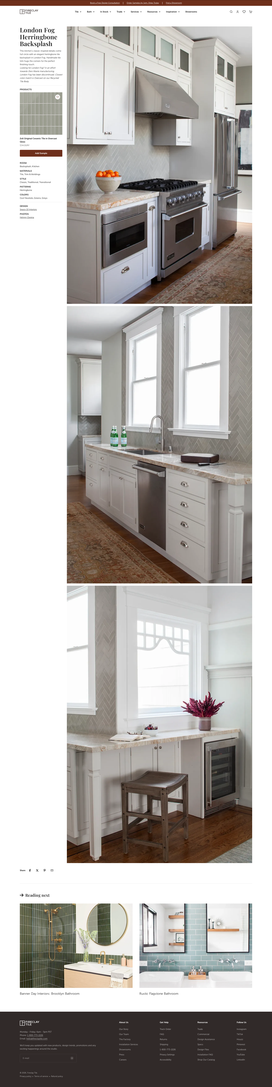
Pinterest (241, 1044)
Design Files (203, 1049)
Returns (163, 1039)
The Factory (124, 1039)
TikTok (240, 1034)
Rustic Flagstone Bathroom (158, 994)
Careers (123, 1059)
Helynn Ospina (27, 217)
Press (121, 1054)
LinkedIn (241, 1059)
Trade (119, 11)
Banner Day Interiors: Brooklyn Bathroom (50, 994)
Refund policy (57, 1076)
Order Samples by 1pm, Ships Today (143, 3)
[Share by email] (52, 870)
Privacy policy (25, 1076)
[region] (136, 3)
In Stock (104, 11)
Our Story (123, 1029)
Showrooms (191, 11)
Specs (200, 1044)
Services (135, 11)
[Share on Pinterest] (44, 870)
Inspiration (171, 11)
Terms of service (41, 1076)
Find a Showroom (174, 3)
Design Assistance (206, 1039)
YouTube (241, 1054)
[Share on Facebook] (30, 870)
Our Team (124, 1034)
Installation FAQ (205, 1054)
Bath (89, 11)
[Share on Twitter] (37, 870)
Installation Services (128, 1044)
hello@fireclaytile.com (36, 1038)
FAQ (162, 1034)
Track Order (165, 1029)
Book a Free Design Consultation (105, 3)
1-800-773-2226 (35, 1035)
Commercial (203, 1034)
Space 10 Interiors (28, 209)
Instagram (241, 1029)
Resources (152, 11)
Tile (76, 11)
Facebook (241, 1049)
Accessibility (165, 1059)
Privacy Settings (167, 1054)
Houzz (240, 1039)
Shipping (164, 1044)
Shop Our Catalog (206, 1059)
